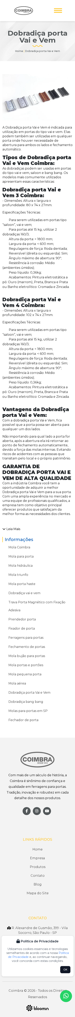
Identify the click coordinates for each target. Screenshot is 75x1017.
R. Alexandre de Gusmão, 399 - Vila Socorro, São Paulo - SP (39, 930)
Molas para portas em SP (28, 711)
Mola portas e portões (25, 665)
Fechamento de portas (26, 647)
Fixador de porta (21, 628)
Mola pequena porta (24, 674)
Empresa (37, 858)
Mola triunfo (18, 575)
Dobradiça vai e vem (24, 593)
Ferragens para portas (25, 638)
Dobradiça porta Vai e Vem (29, 692)
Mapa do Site (38, 893)
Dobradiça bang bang (25, 702)
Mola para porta (21, 556)
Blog (38, 884)
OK (65, 969)
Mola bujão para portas (26, 656)
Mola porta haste (21, 584)
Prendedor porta (22, 619)
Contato (38, 876)
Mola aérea (17, 683)
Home (19, 51)
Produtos (37, 867)
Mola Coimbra (19, 547)
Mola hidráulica (20, 565)
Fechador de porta (23, 720)
